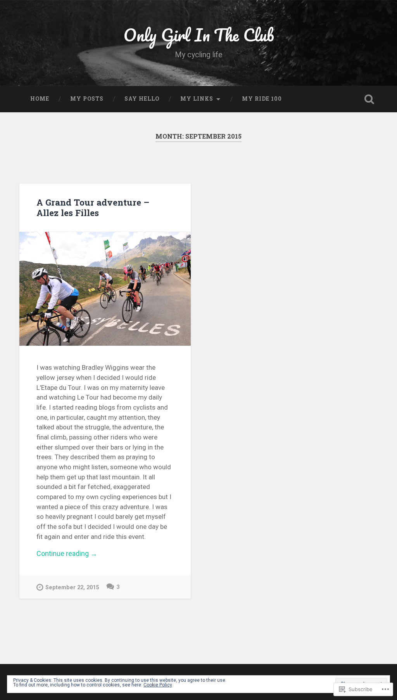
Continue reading (66, 553)
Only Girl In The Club (198, 34)
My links (196, 98)
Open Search (369, 99)
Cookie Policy (157, 685)
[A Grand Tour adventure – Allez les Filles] (105, 289)
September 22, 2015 (72, 587)
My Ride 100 (262, 98)
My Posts (87, 98)
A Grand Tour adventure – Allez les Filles (92, 207)
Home (39, 98)
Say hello (141, 98)
